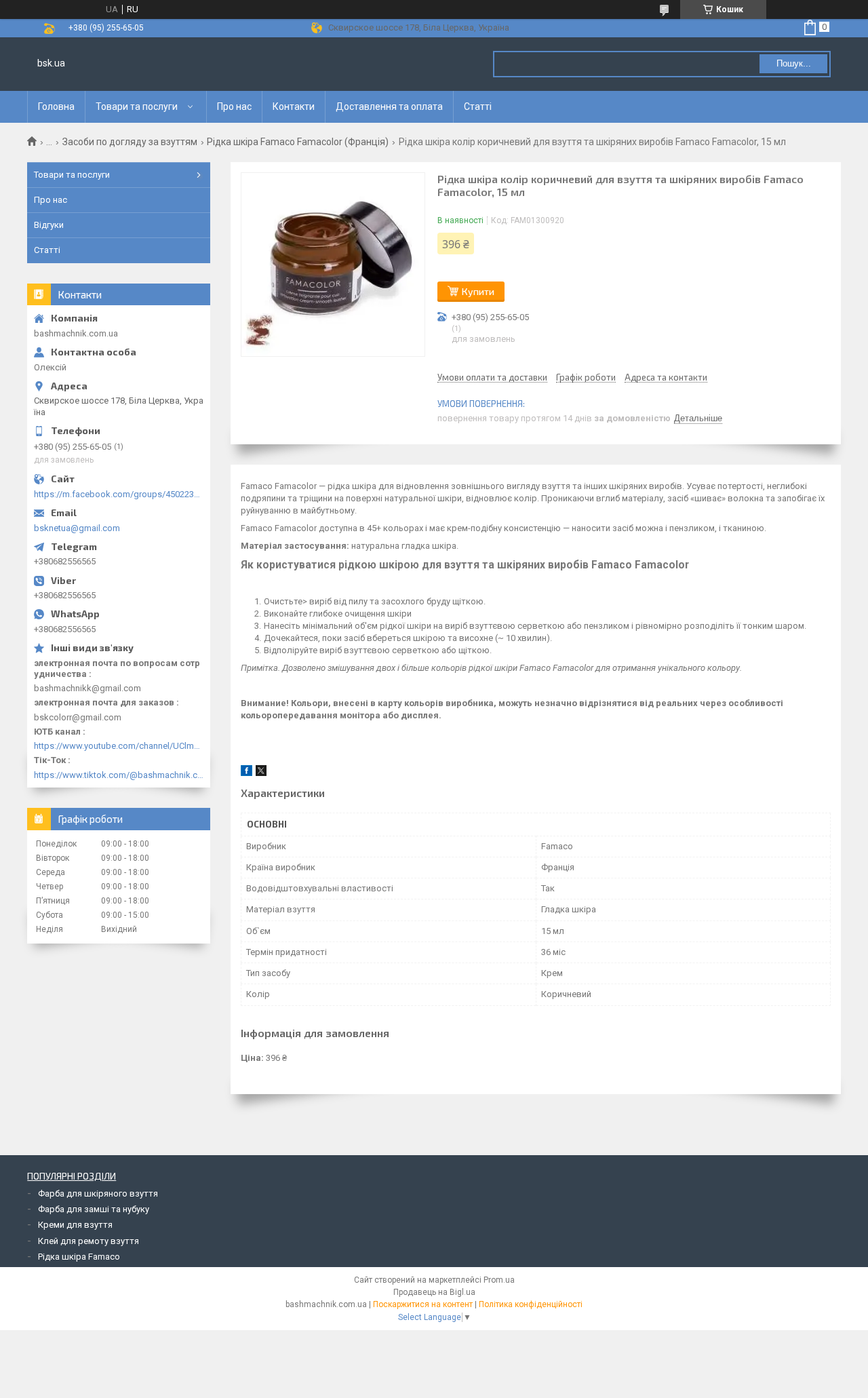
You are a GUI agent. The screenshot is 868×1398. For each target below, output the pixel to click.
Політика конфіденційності (531, 1304)
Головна (56, 106)
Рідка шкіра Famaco (79, 1256)
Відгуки (49, 225)
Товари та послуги (137, 106)
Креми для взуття (75, 1225)
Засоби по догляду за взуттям (129, 141)
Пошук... (793, 63)
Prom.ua (499, 1280)
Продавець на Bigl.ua (434, 1292)
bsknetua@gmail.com (77, 528)
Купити (478, 291)
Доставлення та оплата (389, 106)
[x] (261, 773)
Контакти (294, 106)
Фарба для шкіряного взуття (98, 1193)
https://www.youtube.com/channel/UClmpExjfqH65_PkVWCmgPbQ (118, 746)
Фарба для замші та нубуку (93, 1209)
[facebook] (246, 773)
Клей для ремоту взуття (88, 1241)
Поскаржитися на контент (423, 1304)
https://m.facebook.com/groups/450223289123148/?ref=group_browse (118, 494)
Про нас (234, 106)
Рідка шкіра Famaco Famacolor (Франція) (298, 141)
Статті (478, 106)
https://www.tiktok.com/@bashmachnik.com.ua (118, 775)
